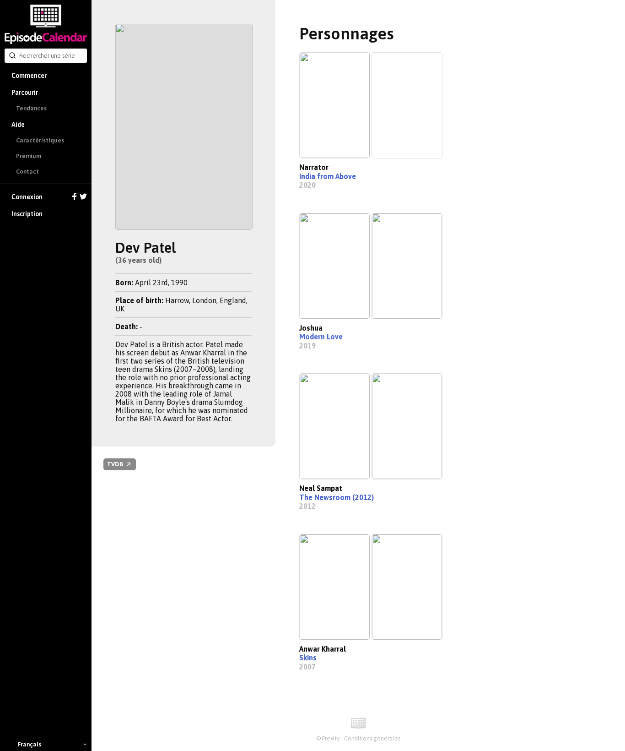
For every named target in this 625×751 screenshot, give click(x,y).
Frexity (330, 738)
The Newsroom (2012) (336, 497)
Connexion (27, 197)
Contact (27, 171)
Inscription (27, 214)
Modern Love (321, 336)
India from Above (327, 176)
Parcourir (24, 92)
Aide (18, 124)
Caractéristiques (40, 140)
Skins (308, 657)
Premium (28, 155)
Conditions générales (372, 738)
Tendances (31, 108)
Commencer (29, 75)
